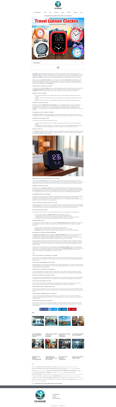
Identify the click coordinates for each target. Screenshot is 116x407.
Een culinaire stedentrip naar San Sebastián (77, 334)
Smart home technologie (48, 379)
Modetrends (78, 375)
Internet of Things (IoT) (53, 374)
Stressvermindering (69, 379)
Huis (45, 12)
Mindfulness (57, 376)
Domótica (68, 366)
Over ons (54, 396)
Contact (54, 395)
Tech (81, 12)
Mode (62, 12)
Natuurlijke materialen (37, 377)
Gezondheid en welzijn (60, 372)
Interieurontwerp (45, 374)
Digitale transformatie (62, 366)
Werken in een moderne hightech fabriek (77, 357)
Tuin (50, 12)
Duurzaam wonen (48, 368)
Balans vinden (34, 366)
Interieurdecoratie (70, 372)
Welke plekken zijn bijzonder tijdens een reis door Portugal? (51, 358)
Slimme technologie (36, 379)
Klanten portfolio (56, 398)
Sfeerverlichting (80, 377)
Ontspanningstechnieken (50, 377)
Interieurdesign (37, 374)
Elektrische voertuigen (41, 370)
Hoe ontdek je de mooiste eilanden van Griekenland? (64, 335)
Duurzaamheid (37, 368)
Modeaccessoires (72, 375)
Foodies (75, 12)
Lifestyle (56, 12)
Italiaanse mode (61, 374)
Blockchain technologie (43, 366)
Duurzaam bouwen (74, 366)
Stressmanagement (58, 379)
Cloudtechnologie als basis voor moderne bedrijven (37, 335)
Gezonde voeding (44, 372)
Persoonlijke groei (62, 377)
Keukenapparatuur (68, 374)
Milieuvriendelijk (49, 375)
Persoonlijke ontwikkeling (72, 377)
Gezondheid (54, 372)
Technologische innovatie (79, 379)
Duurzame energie (60, 368)
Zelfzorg (43, 381)
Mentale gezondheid (41, 375)
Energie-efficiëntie (53, 370)
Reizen (68, 12)
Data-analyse (54, 366)
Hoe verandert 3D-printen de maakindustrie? (63, 358)
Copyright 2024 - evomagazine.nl (58, 405)
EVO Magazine (37, 12)
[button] (82, 62)
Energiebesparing (67, 370)
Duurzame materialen (70, 368)
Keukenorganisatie (74, 374)
